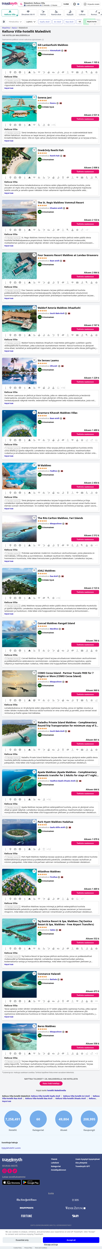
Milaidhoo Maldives (49, 871)
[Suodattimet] (4, 21)
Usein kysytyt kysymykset (87, 1159)
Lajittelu (29, 22)
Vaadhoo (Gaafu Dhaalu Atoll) (62, 781)
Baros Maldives (47, 1026)
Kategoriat (56, 1166)
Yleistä (54, 1159)
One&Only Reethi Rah (51, 150)
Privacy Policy (28, 1247)
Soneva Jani (45, 97)
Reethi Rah (55, 156)
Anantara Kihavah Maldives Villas (57, 412)
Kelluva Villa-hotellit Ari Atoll (76, 1096)
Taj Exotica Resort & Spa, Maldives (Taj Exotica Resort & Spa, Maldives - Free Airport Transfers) (66, 923)
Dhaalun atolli (56, 208)
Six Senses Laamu (48, 360)
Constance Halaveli (49, 973)
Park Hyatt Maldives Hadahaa (55, 821)
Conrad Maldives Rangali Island (56, 623)
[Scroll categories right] (98, 13)
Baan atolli (54, 261)
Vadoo (52, 930)
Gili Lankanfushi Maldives (53, 45)
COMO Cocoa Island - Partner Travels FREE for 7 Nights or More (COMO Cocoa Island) (66, 674)
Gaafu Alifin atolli (57, 827)
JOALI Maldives (46, 570)
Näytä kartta (92, 22)
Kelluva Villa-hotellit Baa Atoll (38, 1098)
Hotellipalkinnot (58, 1170)
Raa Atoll (69, 21)
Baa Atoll (82, 21)
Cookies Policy (18, 1247)
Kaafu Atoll (45, 21)
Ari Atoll (57, 21)
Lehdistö (55, 1162)
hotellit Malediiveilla (56, 1090)
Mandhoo (54, 629)
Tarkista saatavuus (85, 66)
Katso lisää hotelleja (51, 1083)
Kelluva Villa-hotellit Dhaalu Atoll (71, 1098)
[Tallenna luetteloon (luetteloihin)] (34, 45)
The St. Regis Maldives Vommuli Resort (61, 202)
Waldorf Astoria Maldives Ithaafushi (59, 307)
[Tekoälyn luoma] (19, 80)
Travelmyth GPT (82, 1166)
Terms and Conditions (41, 1247)
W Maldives (44, 465)
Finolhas (53, 877)
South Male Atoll (57, 313)
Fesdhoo (53, 471)
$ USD (66, 4)
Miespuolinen (56, 523)
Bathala (53, 979)
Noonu (53, 103)
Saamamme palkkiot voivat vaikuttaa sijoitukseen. (22, 39)
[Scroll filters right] (80, 22)
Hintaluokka (14, 22)
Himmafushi (55, 50)
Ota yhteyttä (81, 1162)
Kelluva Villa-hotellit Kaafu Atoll (45, 1096)
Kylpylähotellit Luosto (11, 1148)
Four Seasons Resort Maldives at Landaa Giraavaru (68, 255)
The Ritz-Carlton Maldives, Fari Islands (60, 518)
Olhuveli (54, 366)
